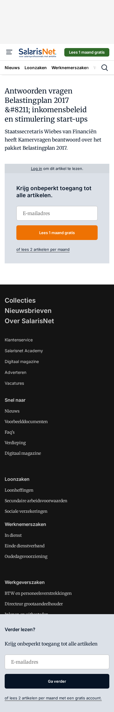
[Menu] (9, 52)
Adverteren (15, 372)
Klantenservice (19, 339)
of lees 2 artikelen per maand (43, 249)
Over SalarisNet (29, 321)
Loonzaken (17, 479)
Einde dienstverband (24, 546)
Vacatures (14, 383)
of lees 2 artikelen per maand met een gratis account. (53, 698)
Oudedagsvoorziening (26, 556)
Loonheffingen (19, 490)
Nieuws (12, 411)
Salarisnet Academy (24, 350)
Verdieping (15, 442)
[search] (104, 67)
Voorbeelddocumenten (26, 421)
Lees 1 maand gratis (87, 52)
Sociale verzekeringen (26, 511)
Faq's (10, 432)
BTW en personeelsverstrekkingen (38, 593)
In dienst (13, 535)
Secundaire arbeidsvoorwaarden (36, 500)
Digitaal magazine (22, 361)
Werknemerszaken (25, 524)
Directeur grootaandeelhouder (34, 604)
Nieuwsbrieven (28, 310)
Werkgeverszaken (25, 582)
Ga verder (57, 681)
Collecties (20, 300)
